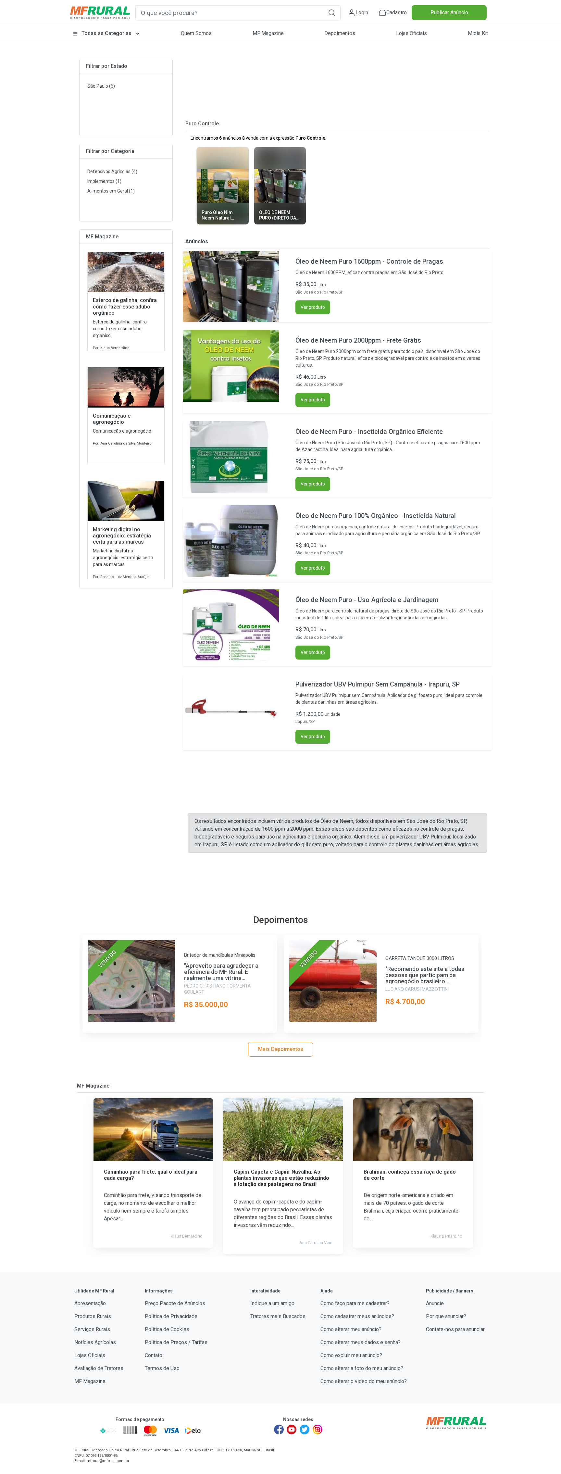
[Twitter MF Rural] (304, 1429)
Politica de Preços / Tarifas (176, 1342)
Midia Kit (478, 33)
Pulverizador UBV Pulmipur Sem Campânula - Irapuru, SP (377, 684)
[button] (332, 12)
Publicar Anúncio (449, 12)
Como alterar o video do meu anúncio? (363, 1381)
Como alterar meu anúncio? (350, 1329)
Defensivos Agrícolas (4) (112, 171)
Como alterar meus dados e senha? (360, 1342)
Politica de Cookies (167, 1329)
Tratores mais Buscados (277, 1316)
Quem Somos (196, 33)
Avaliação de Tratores (98, 1368)
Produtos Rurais (92, 1316)
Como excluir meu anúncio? (351, 1355)
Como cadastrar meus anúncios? (357, 1316)
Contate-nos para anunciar (455, 1329)
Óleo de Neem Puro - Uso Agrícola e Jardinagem (366, 600)
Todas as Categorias (106, 33)
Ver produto (313, 307)
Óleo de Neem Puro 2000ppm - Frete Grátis (358, 340)
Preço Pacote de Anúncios (175, 1303)
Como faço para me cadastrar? (355, 1303)
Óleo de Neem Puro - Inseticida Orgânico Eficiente (369, 431)
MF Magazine (268, 33)
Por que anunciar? (446, 1316)
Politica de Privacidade (171, 1316)
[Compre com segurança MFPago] (85, 1430)
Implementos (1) (104, 181)
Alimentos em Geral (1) (111, 191)
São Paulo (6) (101, 86)
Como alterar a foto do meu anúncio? (361, 1368)
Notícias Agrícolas (95, 1342)
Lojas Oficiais (411, 33)
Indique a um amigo (272, 1303)
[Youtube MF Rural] (291, 1429)
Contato (153, 1355)
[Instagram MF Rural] (317, 1429)
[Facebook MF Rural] (278, 1429)
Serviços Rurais (92, 1329)
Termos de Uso (162, 1368)
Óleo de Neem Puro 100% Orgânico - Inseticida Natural (375, 516)
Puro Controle (202, 123)
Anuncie (435, 1303)
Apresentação (90, 1303)
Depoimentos (339, 33)
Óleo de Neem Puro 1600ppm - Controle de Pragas (369, 261)
